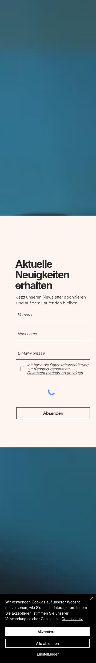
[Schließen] (88, 601)
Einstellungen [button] (48, 654)
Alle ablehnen (47, 643)
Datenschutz (72, 618)
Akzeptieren (48, 631)
